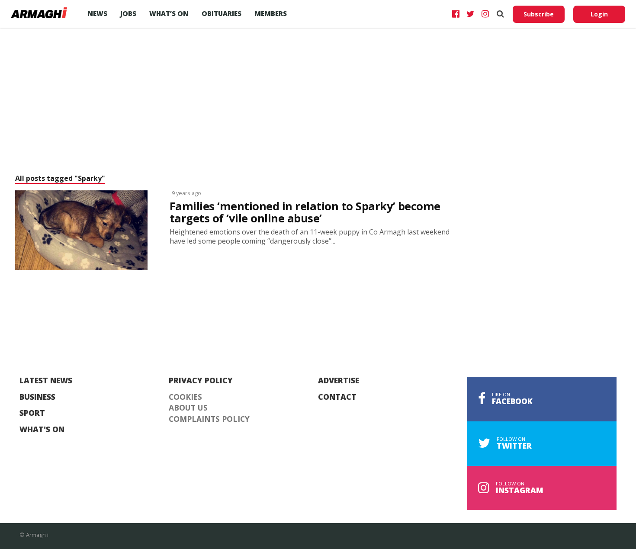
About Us (188, 408)
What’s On (169, 13)
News (97, 13)
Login (599, 14)
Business (37, 397)
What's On (41, 429)
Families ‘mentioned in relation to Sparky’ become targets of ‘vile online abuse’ (305, 212)
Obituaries (221, 13)
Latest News (45, 381)
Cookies (185, 397)
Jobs (128, 13)
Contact (337, 397)
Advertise (338, 381)
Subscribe (539, 14)
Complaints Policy (209, 419)
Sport (32, 413)
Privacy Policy (201, 381)
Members (270, 13)
